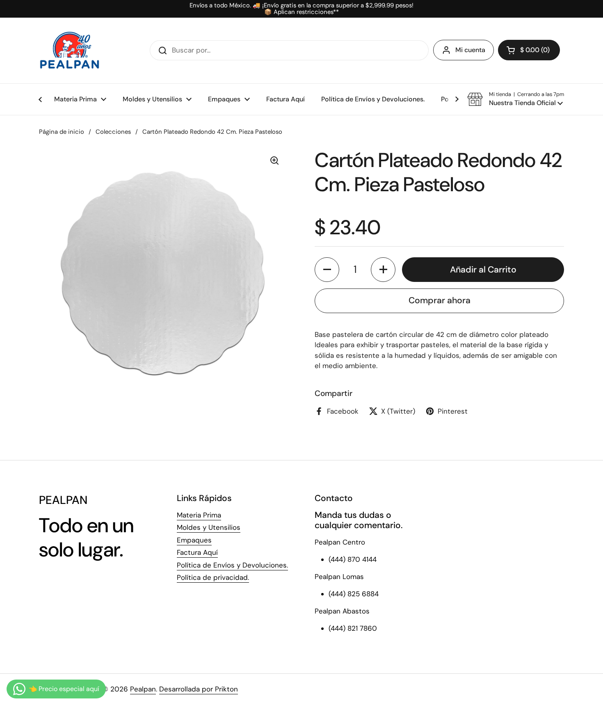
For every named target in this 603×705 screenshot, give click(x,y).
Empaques (194, 540)
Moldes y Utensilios (208, 527)
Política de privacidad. (213, 577)
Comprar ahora (440, 300)
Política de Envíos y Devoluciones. (232, 565)
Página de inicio (61, 132)
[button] (529, 50)
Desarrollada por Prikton (198, 689)
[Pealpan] (69, 50)
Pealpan (143, 689)
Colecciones (113, 132)
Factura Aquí (197, 552)
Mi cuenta (470, 50)
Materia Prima (199, 515)
